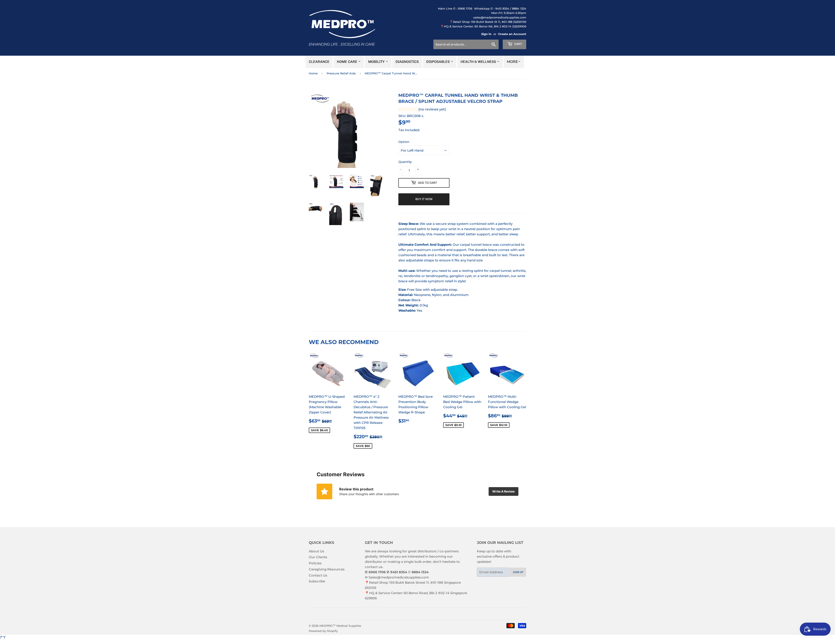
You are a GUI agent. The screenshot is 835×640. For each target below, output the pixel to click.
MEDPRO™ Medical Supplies (340, 625)
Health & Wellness (479, 62)
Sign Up (518, 572)
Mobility (377, 62)
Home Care (347, 62)
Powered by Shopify (323, 631)
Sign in (486, 34)
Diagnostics (407, 62)
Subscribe (317, 581)
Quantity (405, 162)
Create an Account (512, 34)
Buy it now (424, 199)
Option (403, 142)
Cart (518, 44)
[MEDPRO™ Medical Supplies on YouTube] (424, 614)
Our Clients (318, 557)
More (512, 62)
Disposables (438, 62)
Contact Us (318, 575)
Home (313, 73)
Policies (315, 563)
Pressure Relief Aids (341, 73)
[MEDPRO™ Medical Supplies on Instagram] (416, 614)
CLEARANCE (319, 62)
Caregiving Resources (327, 569)
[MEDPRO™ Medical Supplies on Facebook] (409, 614)
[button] (422, 110)
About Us (316, 551)
